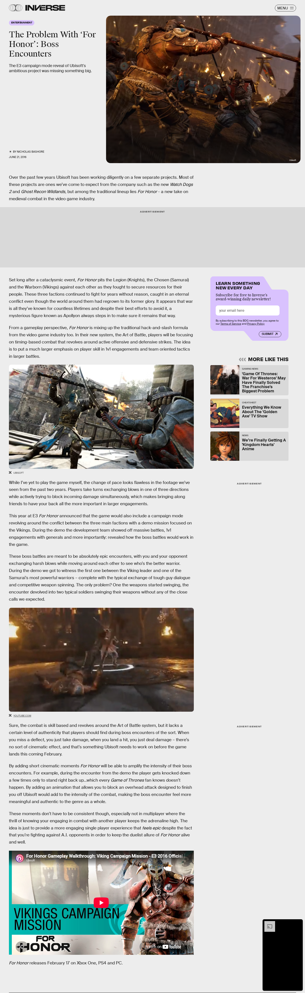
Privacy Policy (256, 324)
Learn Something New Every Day (238, 285)
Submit (268, 334)
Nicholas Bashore (30, 152)
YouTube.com (22, 715)
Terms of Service (230, 324)
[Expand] (267, 923)
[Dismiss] (297, 923)
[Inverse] (45, 8)
